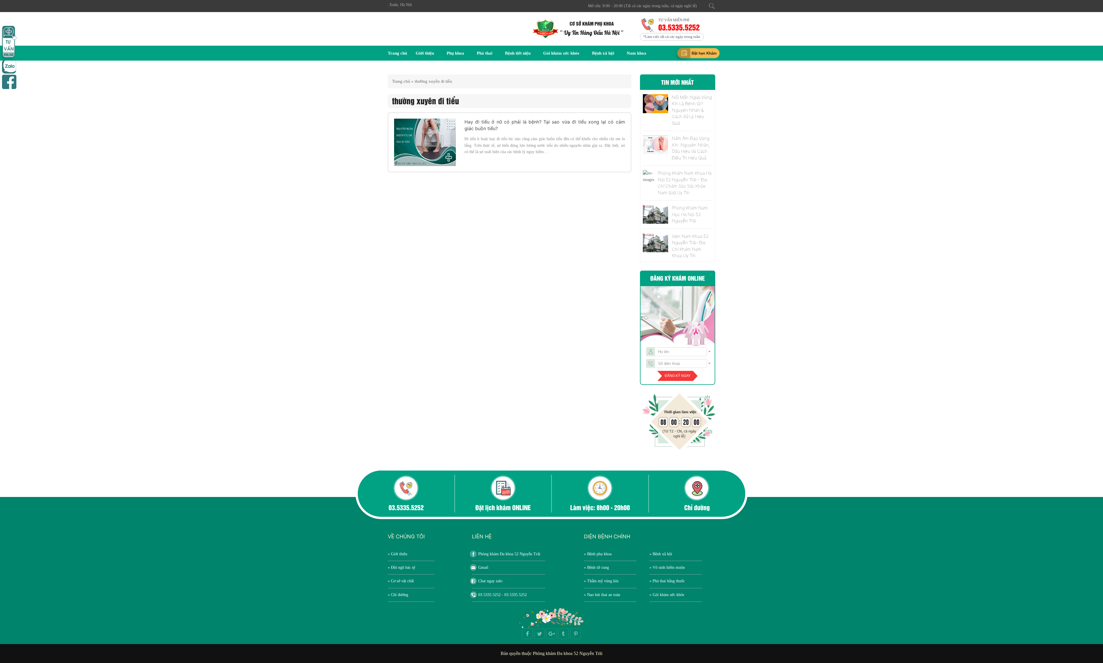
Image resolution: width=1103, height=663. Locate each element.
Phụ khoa (455, 53)
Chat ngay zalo (490, 581)
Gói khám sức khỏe (561, 53)
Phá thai (484, 53)
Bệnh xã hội (603, 53)
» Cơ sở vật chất (401, 581)
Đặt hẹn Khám (704, 53)
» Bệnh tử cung (596, 567)
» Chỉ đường (398, 595)
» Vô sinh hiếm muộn (667, 567)
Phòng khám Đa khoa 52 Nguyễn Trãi (509, 554)
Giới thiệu (425, 53)
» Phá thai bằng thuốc (667, 581)
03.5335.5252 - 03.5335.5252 (502, 595)
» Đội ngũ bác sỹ (401, 567)
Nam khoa (636, 53)
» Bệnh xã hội (660, 554)
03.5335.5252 (678, 27)
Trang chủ (397, 53)
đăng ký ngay (678, 376)
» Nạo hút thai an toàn (602, 595)
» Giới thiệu (397, 554)
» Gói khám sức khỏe (666, 595)
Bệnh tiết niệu (518, 53)
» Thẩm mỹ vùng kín (601, 581)
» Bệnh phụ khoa (598, 554)
